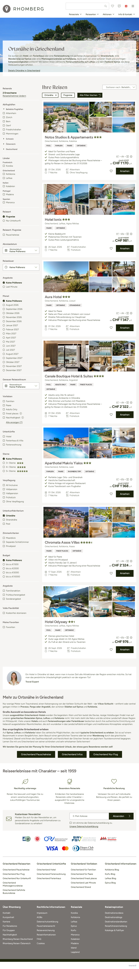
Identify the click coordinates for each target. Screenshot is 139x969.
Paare (8, 405)
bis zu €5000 (12, 572)
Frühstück (11, 497)
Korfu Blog (110, 874)
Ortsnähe (10, 515)
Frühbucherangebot (15, 595)
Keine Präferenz (14, 282)
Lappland (75, 952)
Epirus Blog (110, 882)
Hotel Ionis (53, 219)
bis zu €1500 (12, 564)
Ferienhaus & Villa (14, 440)
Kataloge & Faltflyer (114, 930)
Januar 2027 (12, 325)
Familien (10, 401)
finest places (86, 385)
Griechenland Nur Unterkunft (17, 878)
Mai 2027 (10, 341)
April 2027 (11, 337)
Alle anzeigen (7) (14, 422)
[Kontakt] (119, 6)
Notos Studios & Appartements (69, 137)
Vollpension (11, 489)
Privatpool (11, 546)
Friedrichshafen (13, 129)
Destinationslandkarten (116, 921)
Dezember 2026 (14, 321)
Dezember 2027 (14, 370)
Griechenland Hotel (46, 869)
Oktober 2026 (12, 313)
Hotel (8, 436)
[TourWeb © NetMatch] (132, 965)
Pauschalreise (12, 235)
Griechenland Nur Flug (14, 874)
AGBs (39, 917)
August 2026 (12, 305)
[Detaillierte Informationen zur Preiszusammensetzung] (131, 156)
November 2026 (14, 317)
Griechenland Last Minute (83, 882)
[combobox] (87, 6)
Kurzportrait (8, 917)
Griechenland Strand (81, 887)
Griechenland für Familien (83, 869)
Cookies (41, 943)
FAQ (39, 939)
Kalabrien (10, 186)
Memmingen (12, 133)
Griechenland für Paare (82, 874)
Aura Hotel (53, 297)
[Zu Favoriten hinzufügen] (111, 171)
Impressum (42, 913)
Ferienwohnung (13, 444)
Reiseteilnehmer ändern (14, 96)
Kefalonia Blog (112, 869)
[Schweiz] (126, 6)
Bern (8, 121)
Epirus (74, 926)
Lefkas (9, 178)
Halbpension (12, 493)
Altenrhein (11, 113)
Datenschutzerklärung (47, 921)
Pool (8, 524)
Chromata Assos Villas (62, 542)
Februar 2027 (12, 329)
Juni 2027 (11, 345)
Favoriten (10, 627)
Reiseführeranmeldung (116, 926)
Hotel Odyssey (56, 622)
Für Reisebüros (10, 926)
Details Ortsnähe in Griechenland (24, 70)
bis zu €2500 (12, 568)
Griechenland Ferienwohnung (51, 874)
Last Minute (11, 286)
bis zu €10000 (13, 576)
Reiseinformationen (46, 934)
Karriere (6, 921)
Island (73, 947)
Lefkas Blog (110, 878)
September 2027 (14, 358)
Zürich (9, 117)
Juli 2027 (10, 350)
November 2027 (14, 366)
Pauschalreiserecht (46, 926)
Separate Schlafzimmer (17, 542)
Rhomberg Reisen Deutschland (18, 939)
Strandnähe (11, 519)
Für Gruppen (9, 930)
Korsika (9, 166)
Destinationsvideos (114, 913)
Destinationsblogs (113, 917)
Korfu (73, 930)
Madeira (10, 194)
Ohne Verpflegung (15, 501)
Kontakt (6, 913)
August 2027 (12, 354)
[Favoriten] (112, 6)
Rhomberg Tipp (74, 471)
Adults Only (11, 409)
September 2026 (14, 309)
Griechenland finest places (84, 878)
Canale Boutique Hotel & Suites (69, 376)
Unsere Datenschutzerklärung (84, 826)
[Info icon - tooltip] (21, 413)
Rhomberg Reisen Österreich (17, 943)
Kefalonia (10, 174)
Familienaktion (13, 590)
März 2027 (11, 333)
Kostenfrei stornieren (16, 613)
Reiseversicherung (46, 930)
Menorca (10, 202)
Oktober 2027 (12, 362)
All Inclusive (12, 485)
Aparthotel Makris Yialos (64, 463)
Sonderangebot (13, 599)
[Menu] (132, 6)
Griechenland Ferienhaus (49, 878)
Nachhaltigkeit (13, 417)
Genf (8, 125)
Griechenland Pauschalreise (16, 869)
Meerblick (11, 538)
